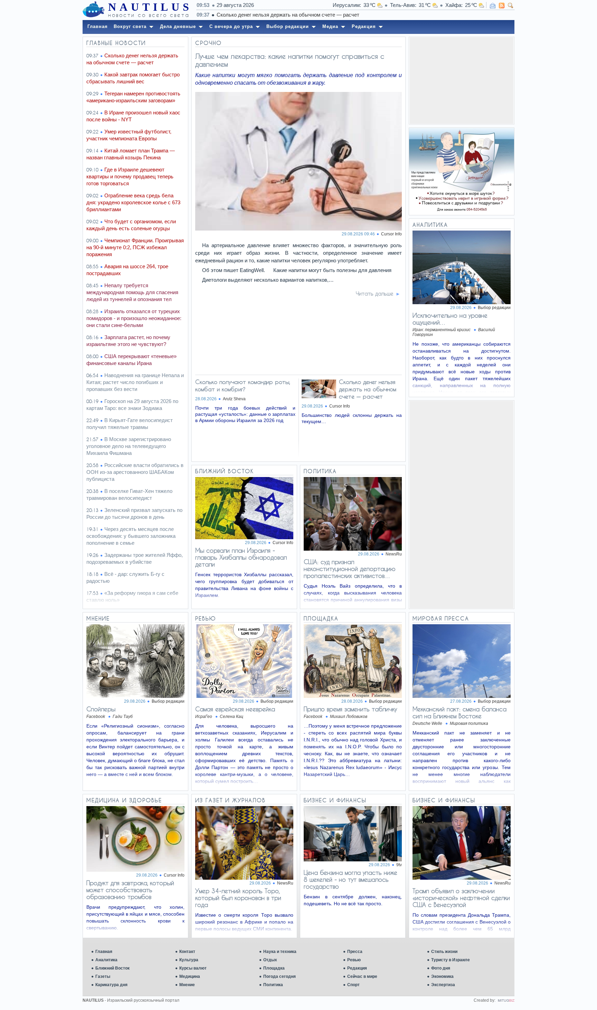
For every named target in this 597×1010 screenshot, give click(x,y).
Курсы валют (193, 968)
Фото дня (440, 968)
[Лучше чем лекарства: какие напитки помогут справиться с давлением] (298, 229)
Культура (188, 959)
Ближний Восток (112, 968)
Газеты (102, 976)
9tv (399, 864)
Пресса (354, 951)
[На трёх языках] (461, 171)
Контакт (187, 951)
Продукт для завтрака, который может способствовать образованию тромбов (130, 889)
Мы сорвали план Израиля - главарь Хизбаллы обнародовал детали (241, 557)
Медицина (189, 976)
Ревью (354, 959)
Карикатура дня (111, 984)
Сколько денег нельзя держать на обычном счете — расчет (288, 15)
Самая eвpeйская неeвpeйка (235, 708)
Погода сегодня (279, 976)
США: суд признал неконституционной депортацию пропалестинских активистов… (350, 568)
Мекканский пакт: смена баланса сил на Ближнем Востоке (459, 712)
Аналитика (106, 959)
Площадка (274, 968)
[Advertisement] (461, 80)
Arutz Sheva (234, 398)
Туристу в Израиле (450, 959)
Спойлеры (100, 708)
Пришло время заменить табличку (350, 708)
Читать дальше (375, 293)
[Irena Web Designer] (506, 1000)
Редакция (357, 968)
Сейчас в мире (362, 976)
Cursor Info (391, 234)
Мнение (187, 984)
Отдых (270, 959)
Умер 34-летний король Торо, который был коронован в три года (238, 897)
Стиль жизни (444, 951)
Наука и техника (279, 951)
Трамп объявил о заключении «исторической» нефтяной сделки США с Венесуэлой (461, 897)
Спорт (353, 984)
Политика (273, 984)
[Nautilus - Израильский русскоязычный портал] (94, 9)
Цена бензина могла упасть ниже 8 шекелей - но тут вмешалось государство (350, 879)
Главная (103, 951)
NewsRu (394, 554)
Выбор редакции (494, 307)
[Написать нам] (492, 5)
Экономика (442, 976)
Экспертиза (443, 984)
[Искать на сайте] (510, 5)
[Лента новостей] (501, 5)
